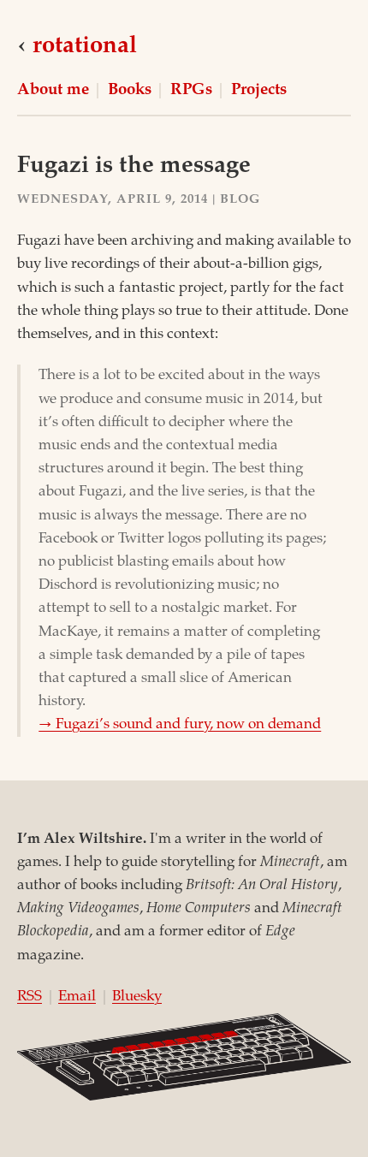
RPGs (191, 90)
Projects (259, 90)
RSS (29, 997)
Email (77, 997)
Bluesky (137, 997)
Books (129, 90)
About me (53, 90)
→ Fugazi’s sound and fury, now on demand (180, 725)
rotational (85, 46)
